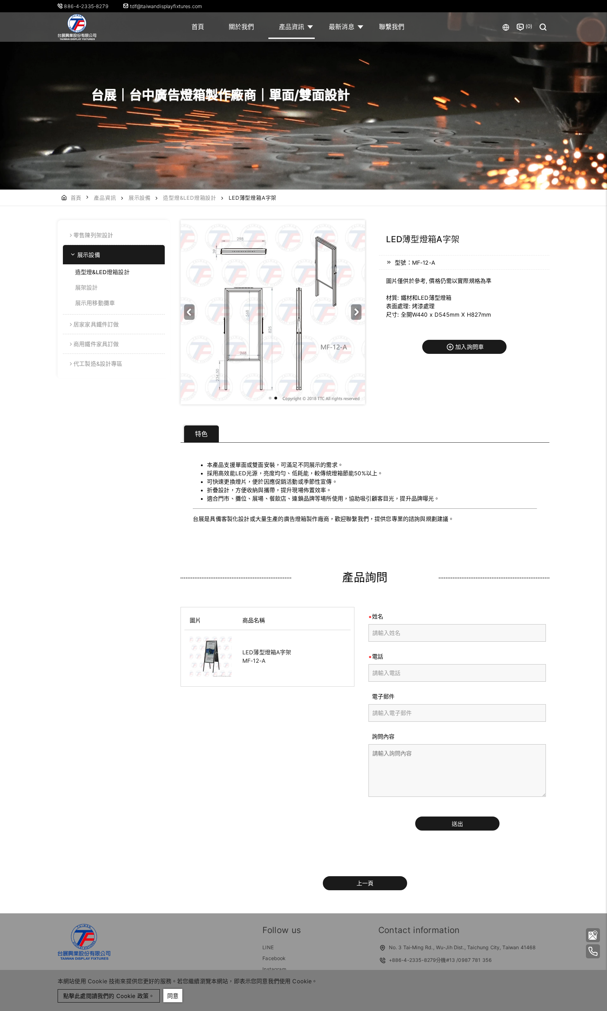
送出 (457, 823)
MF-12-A (254, 660)
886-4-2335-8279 (87, 6)
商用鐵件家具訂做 (96, 344)
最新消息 (341, 27)
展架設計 (86, 287)
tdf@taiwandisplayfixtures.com (165, 6)
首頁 (197, 27)
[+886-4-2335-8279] (593, 951)
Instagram (274, 969)
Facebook (274, 958)
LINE (268, 947)
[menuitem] (114, 235)
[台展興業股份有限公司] (77, 27)
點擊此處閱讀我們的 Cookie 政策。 (108, 995)
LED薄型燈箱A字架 (267, 652)
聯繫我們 (392, 27)
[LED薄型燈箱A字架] (211, 656)
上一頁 (365, 883)
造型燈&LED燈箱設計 (189, 197)
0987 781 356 (475, 960)
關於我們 (241, 27)
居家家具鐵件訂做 (96, 324)
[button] (356, 312)
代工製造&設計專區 (97, 363)
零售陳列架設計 (93, 235)
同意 (172, 995)
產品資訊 (292, 27)
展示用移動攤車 (95, 302)
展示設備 (140, 197)
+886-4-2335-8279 (412, 960)
